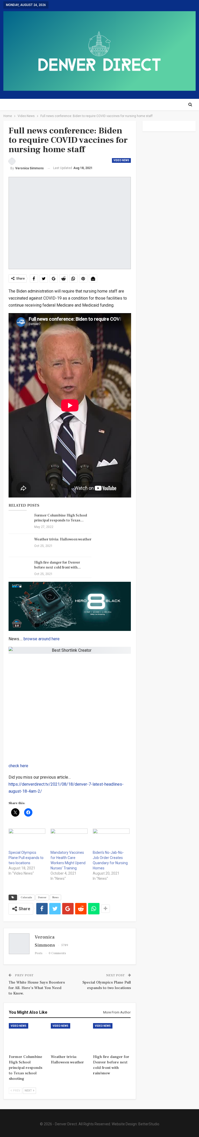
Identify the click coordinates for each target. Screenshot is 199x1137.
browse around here (42, 638)
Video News (121, 160)
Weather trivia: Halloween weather (62, 539)
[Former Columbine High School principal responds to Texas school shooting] (20, 521)
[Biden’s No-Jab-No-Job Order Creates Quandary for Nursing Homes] (111, 839)
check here (18, 765)
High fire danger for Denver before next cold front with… (57, 565)
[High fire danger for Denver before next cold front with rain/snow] (20, 568)
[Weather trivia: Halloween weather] (20, 545)
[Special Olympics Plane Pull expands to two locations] (27, 839)
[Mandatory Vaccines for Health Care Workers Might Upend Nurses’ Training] (69, 839)
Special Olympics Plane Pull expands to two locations (26, 857)
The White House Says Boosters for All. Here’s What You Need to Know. (37, 988)
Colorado (26, 897)
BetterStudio (148, 1124)
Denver (42, 897)
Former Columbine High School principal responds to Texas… (60, 518)
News (55, 897)
